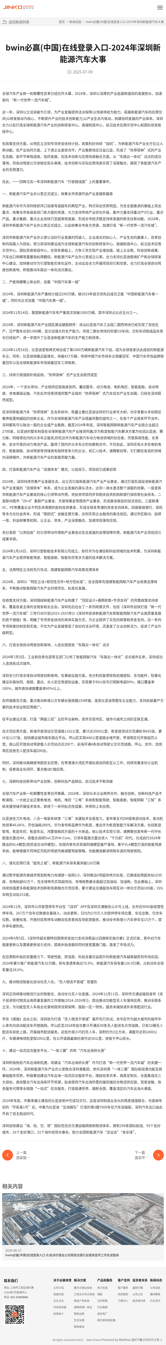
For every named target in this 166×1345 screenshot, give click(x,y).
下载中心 (123, 1300)
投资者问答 (138, 1300)
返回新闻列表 (19, 21)
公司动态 (155, 1287)
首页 (62, 21)
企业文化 (58, 1300)
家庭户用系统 (81, 1300)
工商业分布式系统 (84, 1294)
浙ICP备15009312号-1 (147, 1339)
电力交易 (102, 1287)
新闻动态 (75, 21)
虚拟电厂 (102, 1313)
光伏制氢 (102, 1300)
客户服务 (123, 1287)
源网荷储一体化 (83, 1307)
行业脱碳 (102, 1307)
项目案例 (123, 1294)
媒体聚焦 (155, 1294)
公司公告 (137, 1294)
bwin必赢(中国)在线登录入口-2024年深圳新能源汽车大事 (125, 21)
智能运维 (79, 1313)
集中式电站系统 (83, 1287)
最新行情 (137, 1287)
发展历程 (58, 1294)
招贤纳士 (58, 1313)
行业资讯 (155, 1300)
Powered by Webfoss (116, 1339)
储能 (99, 1294)
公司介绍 (58, 1287)
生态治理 (79, 1320)
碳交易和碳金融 (106, 1320)
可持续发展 (59, 1307)
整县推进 (79, 1326)
